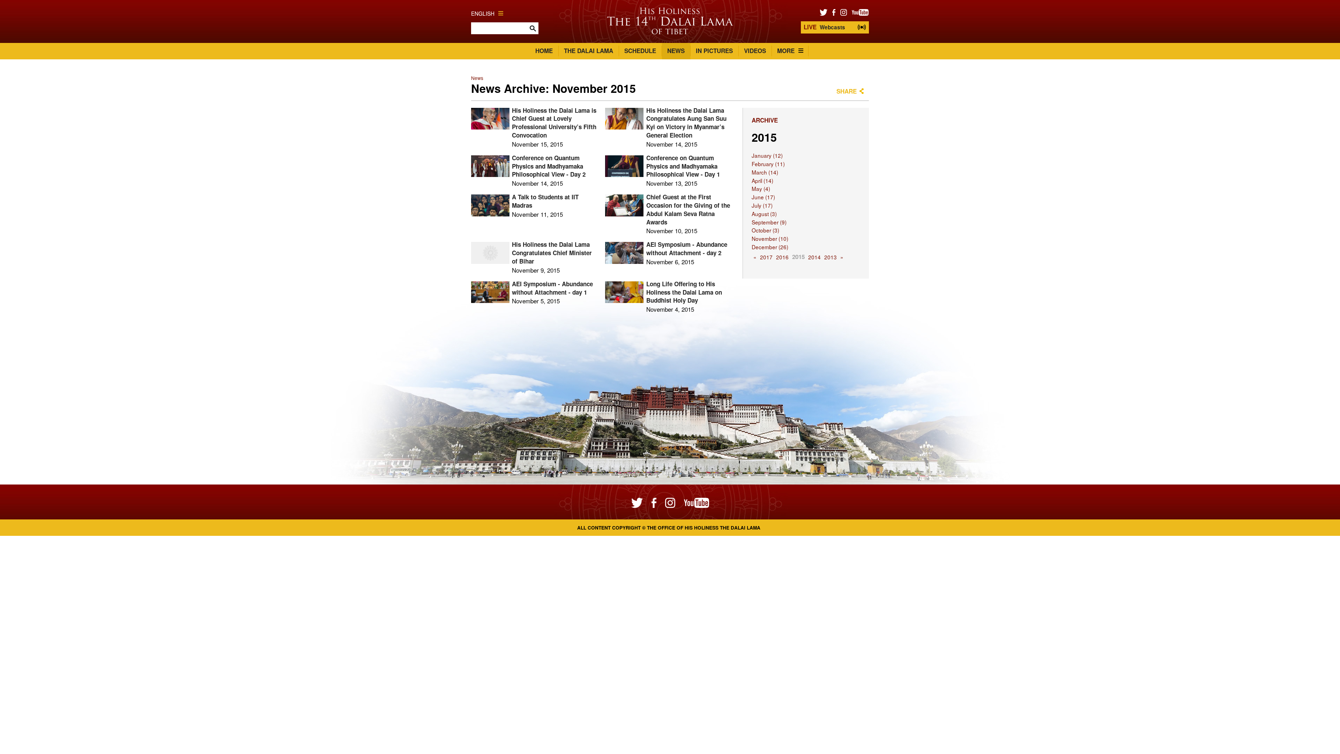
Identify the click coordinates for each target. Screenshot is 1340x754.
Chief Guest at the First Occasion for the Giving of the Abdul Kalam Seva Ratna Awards (688, 209)
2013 (830, 257)
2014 (814, 257)
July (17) (762, 205)
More (786, 50)
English (482, 13)
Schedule (640, 50)
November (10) (770, 238)
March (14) (765, 172)
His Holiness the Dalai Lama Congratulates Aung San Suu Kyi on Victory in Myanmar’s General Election (686, 122)
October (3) (765, 230)
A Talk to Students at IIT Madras (545, 201)
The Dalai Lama (588, 50)
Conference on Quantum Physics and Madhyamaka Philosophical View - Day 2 (549, 166)
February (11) (768, 164)
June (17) (763, 197)
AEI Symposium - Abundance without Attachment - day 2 (686, 248)
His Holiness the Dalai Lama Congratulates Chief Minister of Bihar (552, 252)
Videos (755, 50)
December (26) (770, 247)
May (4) (761, 188)
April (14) (762, 180)
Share (846, 91)
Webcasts (824, 27)
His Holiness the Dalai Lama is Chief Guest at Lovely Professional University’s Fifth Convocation (554, 122)
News (676, 50)
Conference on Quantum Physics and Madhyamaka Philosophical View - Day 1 (683, 166)
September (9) (769, 222)
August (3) (764, 213)
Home (544, 50)
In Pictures (714, 50)
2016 (782, 257)
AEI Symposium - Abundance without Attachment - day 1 (552, 288)
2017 (766, 257)
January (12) (767, 155)
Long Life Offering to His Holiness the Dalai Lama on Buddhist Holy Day (684, 292)
